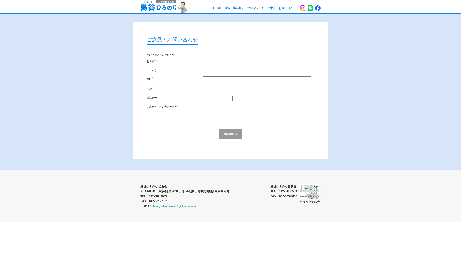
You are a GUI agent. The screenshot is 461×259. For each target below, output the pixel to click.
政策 (227, 8)
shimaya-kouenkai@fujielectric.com (174, 206)
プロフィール (256, 8)
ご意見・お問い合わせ (281, 8)
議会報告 (239, 8)
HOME (217, 8)
